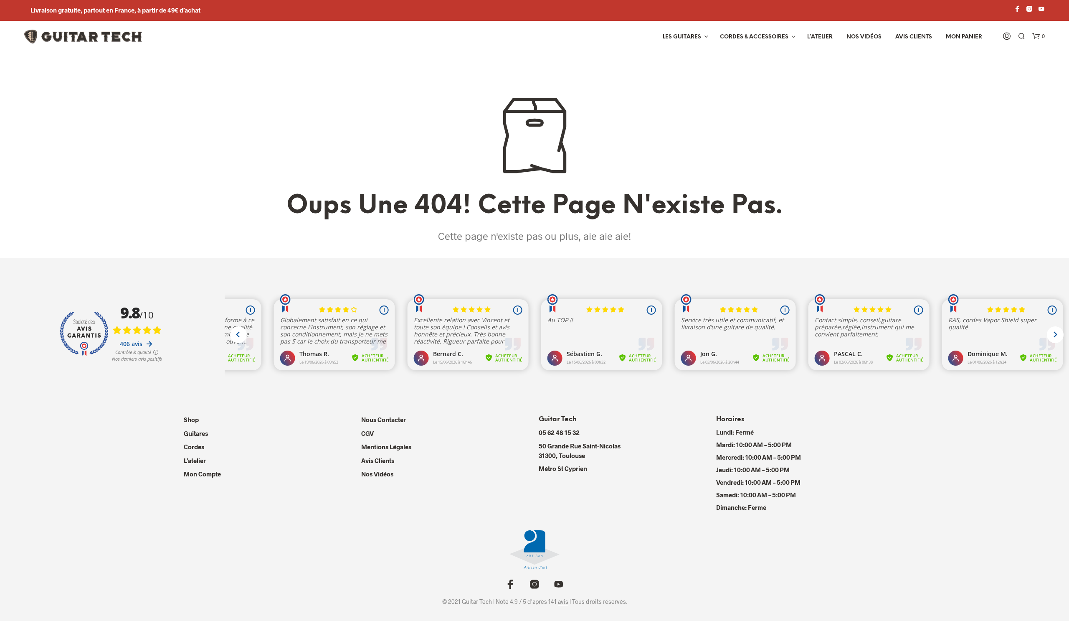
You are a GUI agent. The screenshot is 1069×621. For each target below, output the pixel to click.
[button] (1038, 36)
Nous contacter (383, 419)
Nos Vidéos (377, 474)
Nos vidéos (864, 37)
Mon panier (964, 37)
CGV (367, 433)
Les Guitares (682, 37)
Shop (191, 419)
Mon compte (202, 474)
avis (563, 601)
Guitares (196, 433)
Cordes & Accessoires (754, 37)
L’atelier (820, 37)
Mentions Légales (386, 446)
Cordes (194, 446)
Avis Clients (913, 37)
